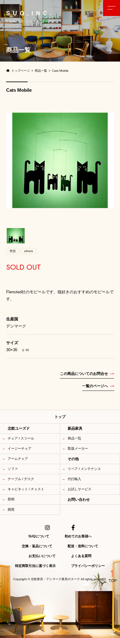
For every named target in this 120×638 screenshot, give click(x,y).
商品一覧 (74, 438)
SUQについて (38, 536)
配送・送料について (83, 546)
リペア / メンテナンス (84, 469)
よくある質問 (81, 556)
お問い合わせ (79, 499)
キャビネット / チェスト (26, 489)
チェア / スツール (21, 438)
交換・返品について (37, 546)
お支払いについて (42, 556)
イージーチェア (19, 448)
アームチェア (18, 458)
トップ (60, 417)
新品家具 (75, 428)
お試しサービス (79, 489)
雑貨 (11, 509)
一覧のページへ (95, 386)
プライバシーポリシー (88, 566)
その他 (73, 459)
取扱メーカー (78, 448)
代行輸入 (74, 479)
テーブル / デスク (21, 479)
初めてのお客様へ (78, 536)
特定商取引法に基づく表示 (35, 566)
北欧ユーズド (19, 428)
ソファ (13, 469)
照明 (11, 499)
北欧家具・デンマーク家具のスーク (55, 579)
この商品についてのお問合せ (84, 373)
